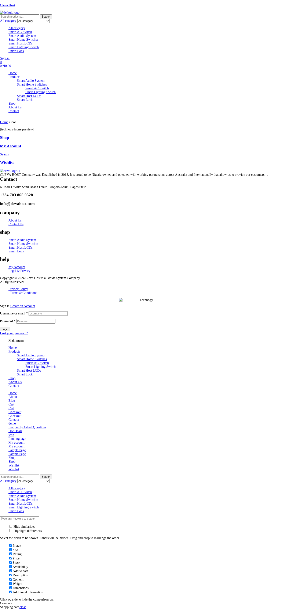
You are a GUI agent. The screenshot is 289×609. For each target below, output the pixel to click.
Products (14, 351)
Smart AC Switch (20, 32)
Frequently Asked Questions (27, 427)
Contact (13, 386)
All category (16, 28)
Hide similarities (24, 526)
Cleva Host (7, 5)
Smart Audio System (22, 35)
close (22, 607)
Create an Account (22, 306)
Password (7, 321)
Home (4, 122)
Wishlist (7, 162)
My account (16, 442)
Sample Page (17, 450)
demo (12, 423)
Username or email (14, 313)
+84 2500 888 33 (39, 118)
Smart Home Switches (23, 39)
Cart (11, 404)
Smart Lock (16, 51)
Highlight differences (27, 531)
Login (5, 329)
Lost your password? (14, 333)
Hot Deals (15, 431)
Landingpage (17, 438)
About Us (15, 382)
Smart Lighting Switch (23, 47)
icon (11, 435)
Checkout (14, 412)
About (12, 397)
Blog (11, 400)
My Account (10, 146)
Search (46, 16)
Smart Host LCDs (20, 43)
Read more (277, 174)
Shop (4, 137)
